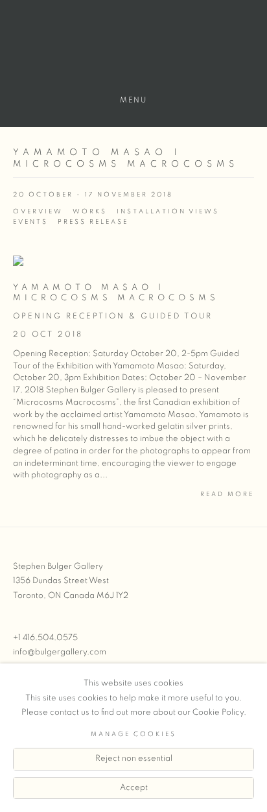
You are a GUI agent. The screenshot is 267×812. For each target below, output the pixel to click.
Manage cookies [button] (133, 734)
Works (90, 211)
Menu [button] (133, 100)
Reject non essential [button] (133, 758)
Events (30, 222)
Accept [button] (134, 787)
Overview (38, 211)
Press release (93, 222)
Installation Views (168, 211)
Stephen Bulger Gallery (133, 52)
